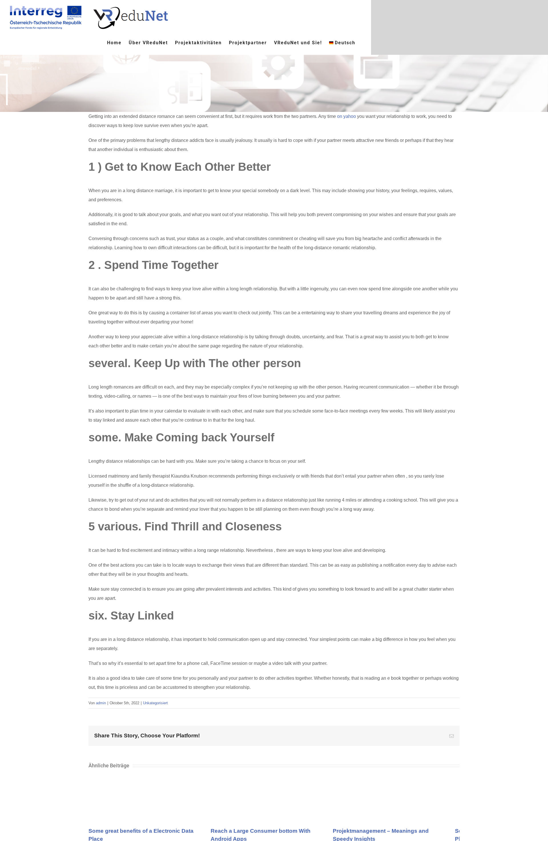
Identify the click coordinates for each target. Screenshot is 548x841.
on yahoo (346, 116)
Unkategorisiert (155, 703)
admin (101, 703)
